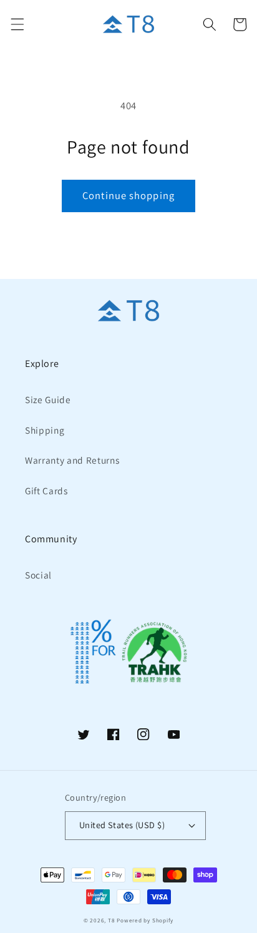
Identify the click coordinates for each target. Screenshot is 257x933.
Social (38, 575)
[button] (17, 24)
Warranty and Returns (72, 460)
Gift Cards (46, 490)
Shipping (44, 430)
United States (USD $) (122, 825)
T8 (111, 920)
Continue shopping (128, 195)
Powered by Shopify (145, 920)
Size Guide (48, 399)
